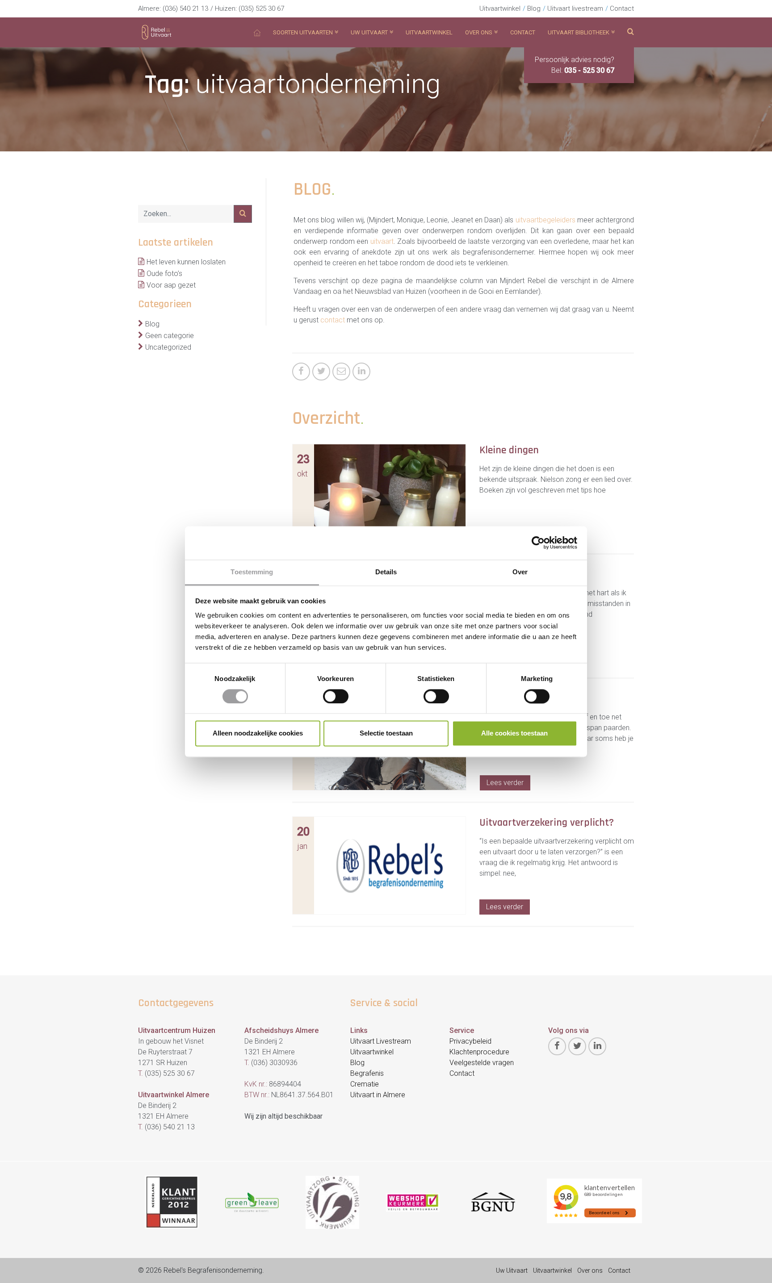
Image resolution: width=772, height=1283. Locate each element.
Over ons (590, 1270)
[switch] (335, 696)
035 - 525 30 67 (589, 70)
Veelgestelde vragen (481, 1062)
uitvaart (382, 241)
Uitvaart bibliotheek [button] (578, 32)
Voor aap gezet (171, 285)
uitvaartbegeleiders (545, 220)
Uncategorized (168, 347)
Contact (622, 8)
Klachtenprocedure (479, 1052)
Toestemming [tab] (252, 572)
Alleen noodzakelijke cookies (258, 733)
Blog (534, 8)
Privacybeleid (470, 1041)
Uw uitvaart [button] (369, 32)
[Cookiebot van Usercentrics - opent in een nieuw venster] (538, 542)
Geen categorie (169, 335)
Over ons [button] (478, 32)
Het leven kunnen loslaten (186, 262)
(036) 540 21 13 (185, 8)
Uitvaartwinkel (499, 8)
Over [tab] (520, 572)
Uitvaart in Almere (377, 1095)
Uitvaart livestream (575, 8)
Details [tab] (386, 572)
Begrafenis (367, 1073)
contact (332, 320)
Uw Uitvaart (512, 1270)
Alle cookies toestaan (514, 733)
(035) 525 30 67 (261, 8)
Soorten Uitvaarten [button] (303, 32)
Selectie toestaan (386, 733)
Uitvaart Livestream (380, 1041)
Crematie (364, 1084)
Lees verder (505, 782)
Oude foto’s (164, 273)
